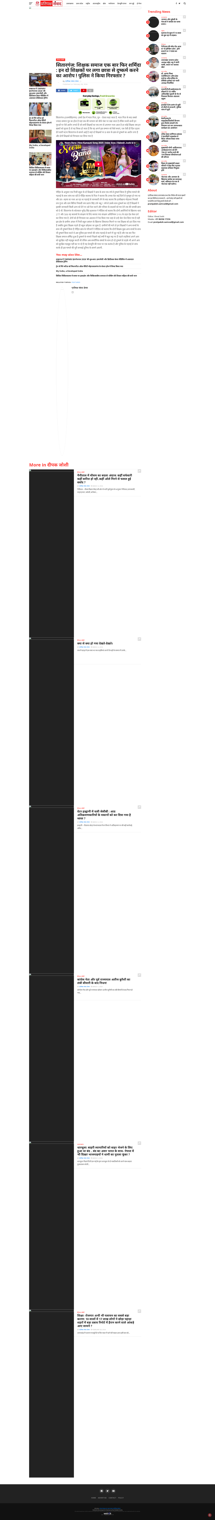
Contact (112, 1498)
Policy (121, 1498)
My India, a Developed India (39, 146)
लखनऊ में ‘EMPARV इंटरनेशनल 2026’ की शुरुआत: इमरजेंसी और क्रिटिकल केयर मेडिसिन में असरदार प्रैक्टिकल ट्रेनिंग (38, 93)
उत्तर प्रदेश (79, 3)
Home (93, 1498)
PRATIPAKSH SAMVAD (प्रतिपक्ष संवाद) (110, 1508)
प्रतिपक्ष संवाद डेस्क (72, 81)
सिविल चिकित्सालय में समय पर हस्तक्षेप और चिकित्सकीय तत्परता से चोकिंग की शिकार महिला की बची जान (40, 171)
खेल (104, 3)
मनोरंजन (112, 3)
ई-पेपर (139, 3)
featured (76, 282)
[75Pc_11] (98, 113)
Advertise (102, 1498)
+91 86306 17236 (162, 219)
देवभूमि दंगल (121, 3)
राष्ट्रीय (88, 3)
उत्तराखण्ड (69, 3)
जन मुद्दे (131, 3)
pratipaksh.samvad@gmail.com (163, 204)
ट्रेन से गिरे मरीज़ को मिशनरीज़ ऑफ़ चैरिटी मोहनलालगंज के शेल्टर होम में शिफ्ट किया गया (40, 121)
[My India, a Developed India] (40, 142)
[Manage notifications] (210, 1515)
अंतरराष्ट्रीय (96, 3)
